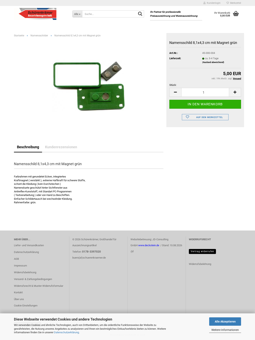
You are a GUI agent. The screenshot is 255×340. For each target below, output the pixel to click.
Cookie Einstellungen (25, 305)
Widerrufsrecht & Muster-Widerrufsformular (38, 285)
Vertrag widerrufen (202, 251)
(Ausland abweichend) (213, 62)
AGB (16, 258)
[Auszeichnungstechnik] (40, 14)
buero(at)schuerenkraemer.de (89, 257)
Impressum (20, 265)
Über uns (19, 299)
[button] (175, 92)
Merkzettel (235, 3)
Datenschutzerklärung (66, 332)
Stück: (173, 84)
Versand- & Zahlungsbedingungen (33, 279)
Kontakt (18, 292)
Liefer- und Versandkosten (29, 245)
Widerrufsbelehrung (25, 272)
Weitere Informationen (225, 329)
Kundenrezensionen (61, 147)
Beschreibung (28, 147)
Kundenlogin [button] (213, 3)
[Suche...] (140, 14)
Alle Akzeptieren (225, 321)
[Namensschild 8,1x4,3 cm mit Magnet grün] (89, 84)
